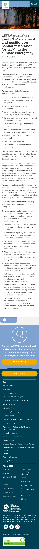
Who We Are (7, 469)
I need (5, 453)
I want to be (8, 440)
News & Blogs (25, 482)
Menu (33, 4)
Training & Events (9, 404)
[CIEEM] (5, 5)
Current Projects (8, 416)
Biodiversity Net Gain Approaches (14, 412)
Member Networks (9, 393)
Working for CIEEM (9, 477)
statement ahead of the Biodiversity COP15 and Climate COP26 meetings (19, 65)
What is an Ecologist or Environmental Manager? (19, 444)
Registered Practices (10, 423)
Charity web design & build (11, 534)
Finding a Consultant (10, 461)
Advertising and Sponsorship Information (26, 472)
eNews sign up (19, 362)
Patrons (5, 485)
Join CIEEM (7, 389)
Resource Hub (7, 385)
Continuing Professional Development (15, 401)
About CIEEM (9, 466)
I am (5, 382)
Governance (7, 481)
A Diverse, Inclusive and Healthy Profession (17, 419)
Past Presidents (8, 488)
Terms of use (25, 495)
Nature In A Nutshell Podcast (12, 437)
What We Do (7, 473)
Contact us (24, 478)
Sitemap (24, 499)
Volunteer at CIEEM (9, 496)
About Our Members (10, 457)
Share (9, 320)
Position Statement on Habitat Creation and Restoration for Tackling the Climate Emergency (19, 156)
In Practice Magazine (10, 433)
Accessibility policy (27, 485)
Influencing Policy (9, 408)
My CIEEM (19, 373)
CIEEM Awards (8, 492)
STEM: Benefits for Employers (13, 397)
